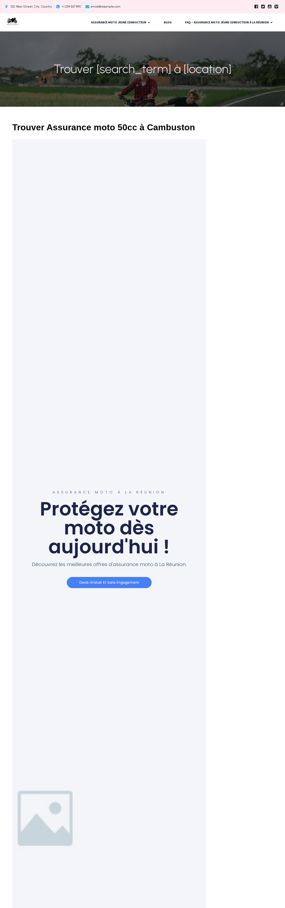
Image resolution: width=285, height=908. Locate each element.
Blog (168, 22)
